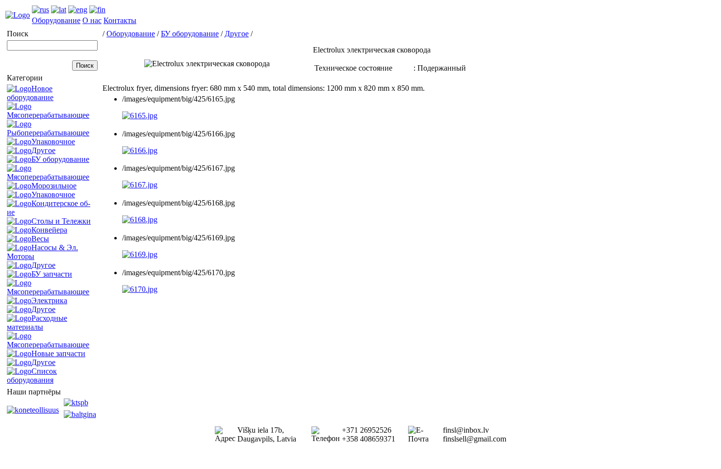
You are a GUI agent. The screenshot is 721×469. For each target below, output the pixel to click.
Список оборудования (32, 375)
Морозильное (54, 186)
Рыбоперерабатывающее (48, 133)
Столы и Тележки (61, 221)
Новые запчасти (58, 353)
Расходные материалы (37, 322)
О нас (92, 20)
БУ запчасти (51, 274)
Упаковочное (53, 141)
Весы (40, 238)
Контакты (119, 20)
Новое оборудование (30, 93)
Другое (43, 150)
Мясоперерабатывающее (48, 115)
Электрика (49, 300)
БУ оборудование (60, 159)
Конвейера (49, 230)
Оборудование (56, 20)
